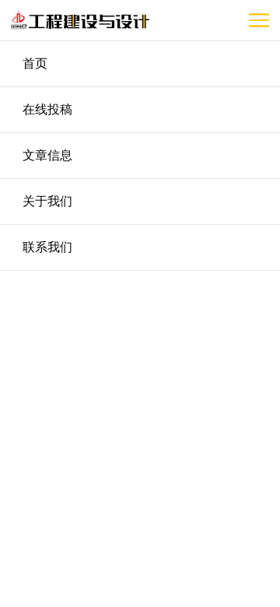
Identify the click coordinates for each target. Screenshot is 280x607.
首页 (35, 63)
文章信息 (47, 155)
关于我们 (47, 201)
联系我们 (47, 247)
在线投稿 (47, 109)
